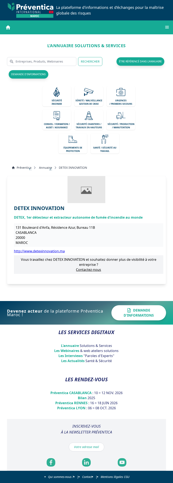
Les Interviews (86, 355)
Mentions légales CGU (115, 477)
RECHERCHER (90, 61)
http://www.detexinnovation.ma (39, 251)
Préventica (24, 168)
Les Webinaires (86, 350)
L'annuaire (86, 345)
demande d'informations (28, 74)
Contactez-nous (88, 269)
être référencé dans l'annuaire (140, 61)
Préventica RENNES (86, 403)
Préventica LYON (86, 408)
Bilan (86, 398)
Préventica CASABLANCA (86, 393)
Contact (87, 477)
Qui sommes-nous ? (61, 477)
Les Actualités (86, 361)
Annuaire (45, 168)
